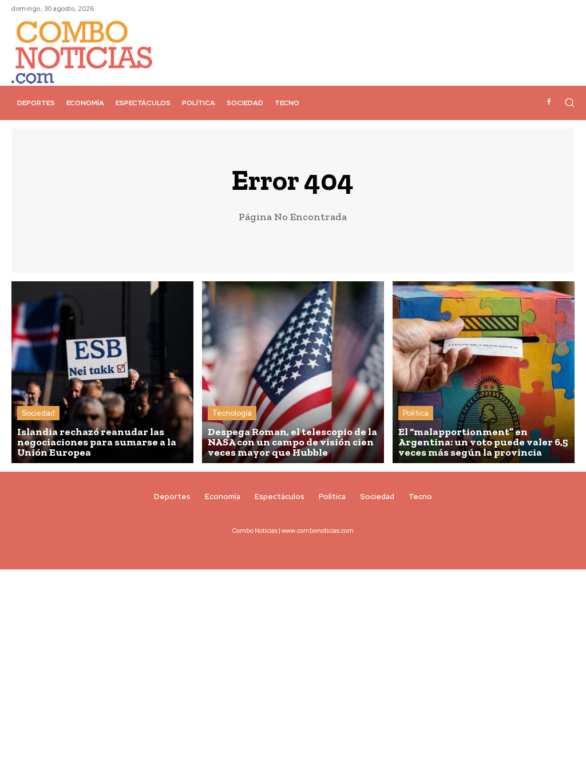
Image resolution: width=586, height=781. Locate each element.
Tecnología (232, 413)
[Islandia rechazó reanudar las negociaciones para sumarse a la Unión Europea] (102, 372)
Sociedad (38, 413)
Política (416, 413)
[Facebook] (549, 102)
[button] (569, 102)
